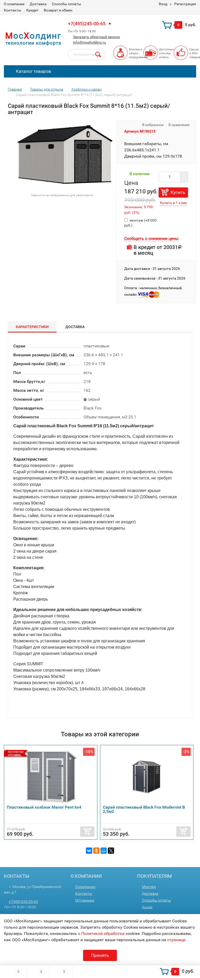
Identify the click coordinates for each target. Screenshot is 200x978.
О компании (14, 4)
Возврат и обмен (58, 10)
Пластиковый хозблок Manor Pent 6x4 (44, 807)
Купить (178, 192)
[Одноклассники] (96, 850)
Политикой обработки (102, 933)
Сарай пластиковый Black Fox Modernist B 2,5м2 (144, 809)
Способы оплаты (66, 4)
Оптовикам (84, 900)
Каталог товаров (33, 71)
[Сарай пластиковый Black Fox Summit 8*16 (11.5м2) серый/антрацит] (65, 155)
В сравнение (179, 125)
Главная (15, 89)
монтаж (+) (140, 223)
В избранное (152, 125)
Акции (147, 907)
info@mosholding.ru (89, 42)
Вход (163, 4)
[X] (111, 850)
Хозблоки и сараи (86, 89)
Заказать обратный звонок (96, 37)
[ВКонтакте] (89, 850)
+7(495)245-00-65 (86, 23)
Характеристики (32, 327)
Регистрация (185, 4)
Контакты (12, 10)
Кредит (32, 10)
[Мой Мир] (104, 850)
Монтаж (149, 887)
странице (176, 939)
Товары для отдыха (46, 89)
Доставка (38, 4)
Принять (100, 955)
